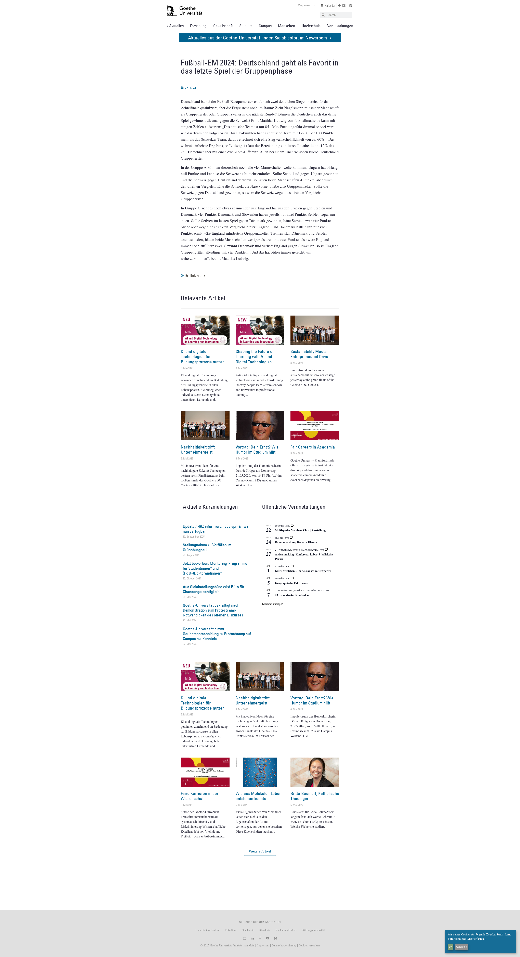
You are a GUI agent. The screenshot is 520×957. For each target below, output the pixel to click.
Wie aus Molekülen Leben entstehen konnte (259, 796)
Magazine (304, 5)
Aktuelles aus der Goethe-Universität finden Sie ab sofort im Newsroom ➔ (260, 37)
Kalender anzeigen (272, 604)
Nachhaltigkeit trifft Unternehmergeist (198, 449)
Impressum (262, 945)
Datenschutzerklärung (284, 945)
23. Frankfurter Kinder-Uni (292, 595)
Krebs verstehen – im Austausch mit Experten (303, 571)
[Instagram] (244, 938)
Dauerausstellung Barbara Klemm (296, 542)
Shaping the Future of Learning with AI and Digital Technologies (255, 356)
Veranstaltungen (340, 25)
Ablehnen (461, 946)
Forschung (198, 25)
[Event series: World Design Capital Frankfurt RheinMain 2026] (326, 549)
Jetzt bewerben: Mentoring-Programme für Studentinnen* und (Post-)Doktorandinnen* (215, 568)
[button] (260, 851)
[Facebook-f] (260, 938)
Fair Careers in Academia (312, 447)
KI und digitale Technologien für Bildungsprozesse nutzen (203, 356)
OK (450, 946)
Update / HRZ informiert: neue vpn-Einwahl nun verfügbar (217, 529)
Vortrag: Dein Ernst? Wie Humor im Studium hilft (257, 449)
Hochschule (311, 25)
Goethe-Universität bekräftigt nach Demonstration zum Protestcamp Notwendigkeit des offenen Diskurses (213, 610)
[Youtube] (267, 938)
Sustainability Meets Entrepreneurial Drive (309, 354)
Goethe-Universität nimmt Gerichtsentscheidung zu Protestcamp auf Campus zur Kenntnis (217, 633)
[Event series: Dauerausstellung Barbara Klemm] (291, 537)
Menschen (286, 25)
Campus (265, 25)
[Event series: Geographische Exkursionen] (292, 578)
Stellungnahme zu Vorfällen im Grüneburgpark (207, 547)
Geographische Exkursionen (292, 583)
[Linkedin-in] (252, 938)
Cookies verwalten (309, 945)
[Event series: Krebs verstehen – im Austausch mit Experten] (292, 566)
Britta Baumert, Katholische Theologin (314, 796)
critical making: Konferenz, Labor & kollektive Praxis (304, 556)
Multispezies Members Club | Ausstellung (300, 530)
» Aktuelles (175, 25)
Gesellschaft (223, 25)
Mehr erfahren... (476, 939)
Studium (245, 25)
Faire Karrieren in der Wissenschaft (199, 796)
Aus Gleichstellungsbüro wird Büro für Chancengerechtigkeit (213, 589)
